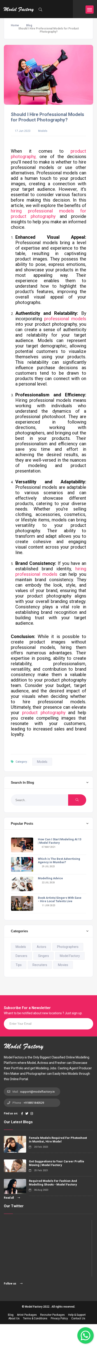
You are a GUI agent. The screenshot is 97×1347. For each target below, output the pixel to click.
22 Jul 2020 (48, 882)
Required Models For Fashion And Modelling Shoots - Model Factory (53, 1182)
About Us (14, 1318)
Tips (19, 965)
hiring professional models (50, 571)
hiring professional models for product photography (48, 213)
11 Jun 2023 (48, 905)
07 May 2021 (48, 847)
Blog (29, 25)
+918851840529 (33, 1102)
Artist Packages (27, 1314)
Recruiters (39, 965)
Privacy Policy (59, 1318)
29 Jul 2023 (48, 866)
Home (15, 25)
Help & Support (77, 1314)
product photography (43, 712)
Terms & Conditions (35, 1318)
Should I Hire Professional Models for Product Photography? (47, 117)
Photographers (68, 947)
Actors (41, 947)
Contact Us (78, 1318)
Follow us (10, 1283)
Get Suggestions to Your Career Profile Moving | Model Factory (56, 1163)
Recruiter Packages (52, 1314)
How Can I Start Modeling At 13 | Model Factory (59, 841)
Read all (9, 1197)
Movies (63, 965)
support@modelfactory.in (37, 1091)
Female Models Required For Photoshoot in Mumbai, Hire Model (58, 1139)
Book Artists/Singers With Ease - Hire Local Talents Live (59, 899)
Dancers (21, 956)
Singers (43, 956)
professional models (65, 318)
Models (42, 131)
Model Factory (70, 956)
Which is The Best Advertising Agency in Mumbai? (59, 860)
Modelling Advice (50, 878)
